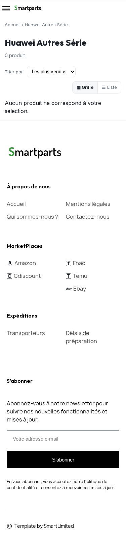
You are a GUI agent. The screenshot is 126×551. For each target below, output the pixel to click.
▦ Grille (85, 87)
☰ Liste (109, 87)
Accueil (12, 24)
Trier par (14, 71)
